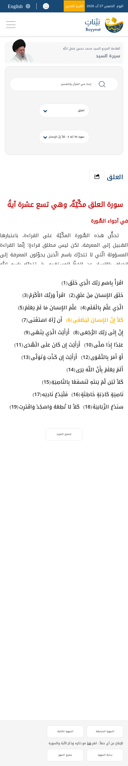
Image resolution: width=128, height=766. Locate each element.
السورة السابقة (105, 731)
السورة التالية (65, 731)
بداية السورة (105, 755)
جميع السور (65, 755)
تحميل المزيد (64, 434)
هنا (89, 743)
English (15, 6)
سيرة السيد (108, 56)
